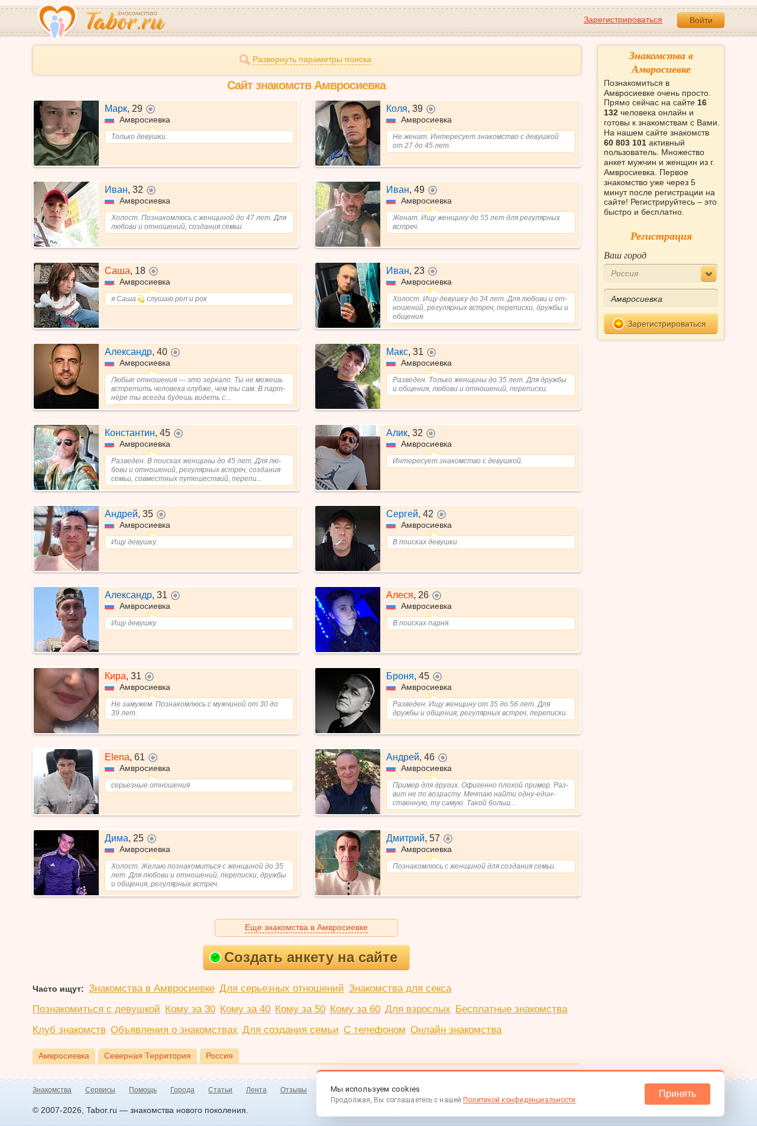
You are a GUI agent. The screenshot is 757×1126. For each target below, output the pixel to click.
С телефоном (375, 1029)
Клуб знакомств (69, 1029)
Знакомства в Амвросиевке (152, 988)
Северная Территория (147, 1055)
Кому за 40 (245, 1009)
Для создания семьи (290, 1029)
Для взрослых (418, 1009)
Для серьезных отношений (281, 988)
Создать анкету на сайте (310, 957)
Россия (219, 1055)
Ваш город (625, 255)
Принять (677, 1094)
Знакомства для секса (400, 988)
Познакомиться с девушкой (96, 1009)
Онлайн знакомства (456, 1029)
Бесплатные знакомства (511, 1009)
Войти (701, 20)
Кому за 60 (355, 1009)
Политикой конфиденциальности (519, 1100)
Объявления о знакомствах (174, 1029)
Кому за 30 (190, 1009)
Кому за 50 (300, 1009)
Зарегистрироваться (623, 19)
